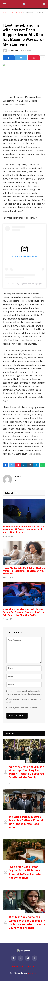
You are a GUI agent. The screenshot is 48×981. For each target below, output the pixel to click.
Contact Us (18, 967)
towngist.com (33, 973)
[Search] (44, 4)
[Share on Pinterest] (34, 57)
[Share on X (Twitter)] (21, 57)
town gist (14, 50)
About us (31, 967)
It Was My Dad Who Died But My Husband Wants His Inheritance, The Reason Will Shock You (24, 571)
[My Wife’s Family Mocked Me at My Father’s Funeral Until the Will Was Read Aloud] (24, 801)
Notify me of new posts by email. (23, 708)
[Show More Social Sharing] (42, 57)
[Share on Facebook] (9, 57)
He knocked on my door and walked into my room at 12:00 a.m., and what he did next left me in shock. (23, 529)
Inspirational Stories (13, 761)
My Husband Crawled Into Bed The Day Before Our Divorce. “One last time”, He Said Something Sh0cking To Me (23, 612)
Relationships (10, 19)
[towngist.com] (24, 4)
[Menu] (4, 4)
